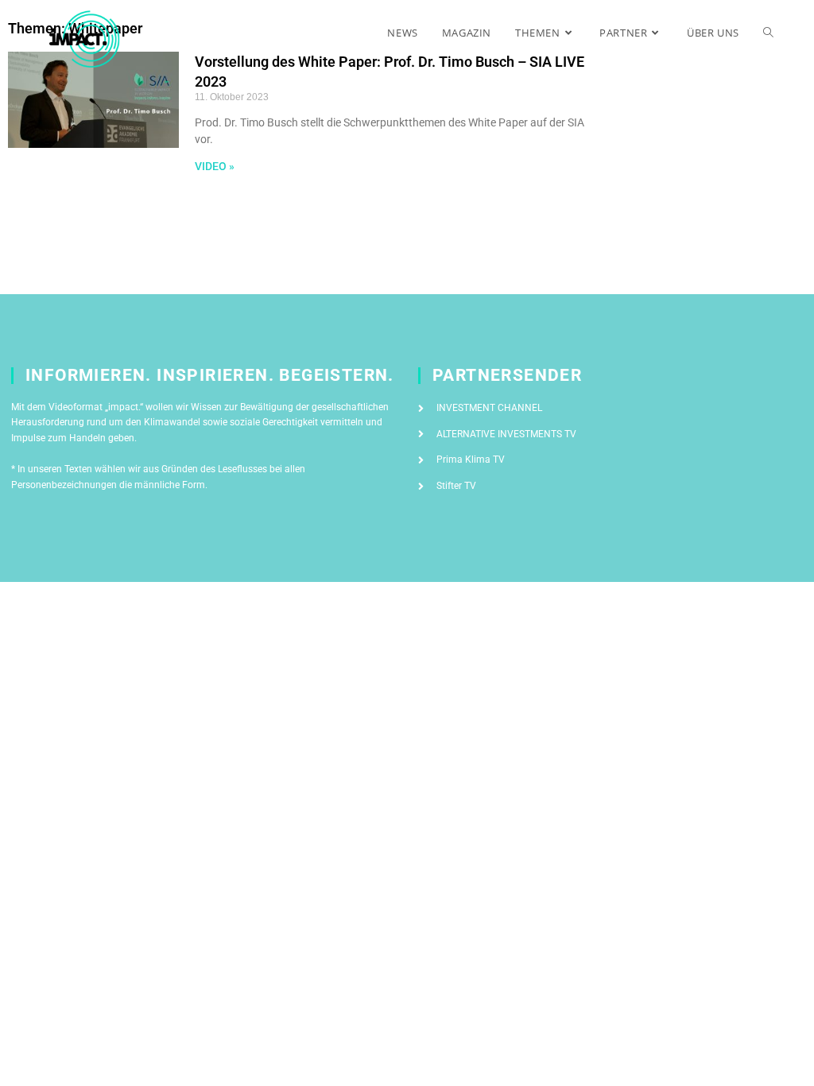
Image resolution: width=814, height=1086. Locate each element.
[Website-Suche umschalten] (768, 32)
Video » (215, 166)
